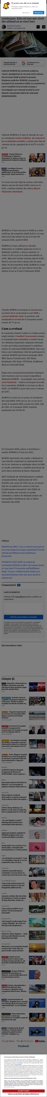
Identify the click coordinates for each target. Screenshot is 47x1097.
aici (33, 1071)
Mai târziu (25, 12)
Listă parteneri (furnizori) (9, 1087)
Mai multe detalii (18, 1064)
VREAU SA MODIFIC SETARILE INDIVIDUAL (23, 1094)
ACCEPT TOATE (23, 1091)
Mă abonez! (39, 12)
